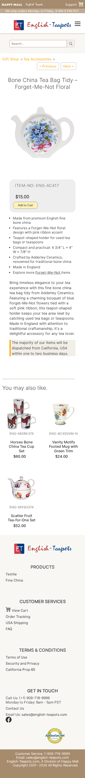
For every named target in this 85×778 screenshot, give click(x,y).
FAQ (9, 629)
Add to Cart (25, 205)
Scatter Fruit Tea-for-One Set (21, 517)
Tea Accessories (37, 59)
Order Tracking (18, 616)
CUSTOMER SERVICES (42, 601)
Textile (11, 574)
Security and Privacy (22, 663)
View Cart (19, 610)
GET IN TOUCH (42, 690)
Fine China (14, 580)
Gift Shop (10, 59)
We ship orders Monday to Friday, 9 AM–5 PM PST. (42, 11)
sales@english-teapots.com (44, 714)
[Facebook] (9, 721)
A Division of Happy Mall (59, 761)
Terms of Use (16, 657)
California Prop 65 (20, 669)
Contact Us (15, 708)
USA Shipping (17, 623)
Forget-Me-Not (48, 272)
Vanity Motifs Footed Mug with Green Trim (63, 446)
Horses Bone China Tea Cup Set (21, 446)
